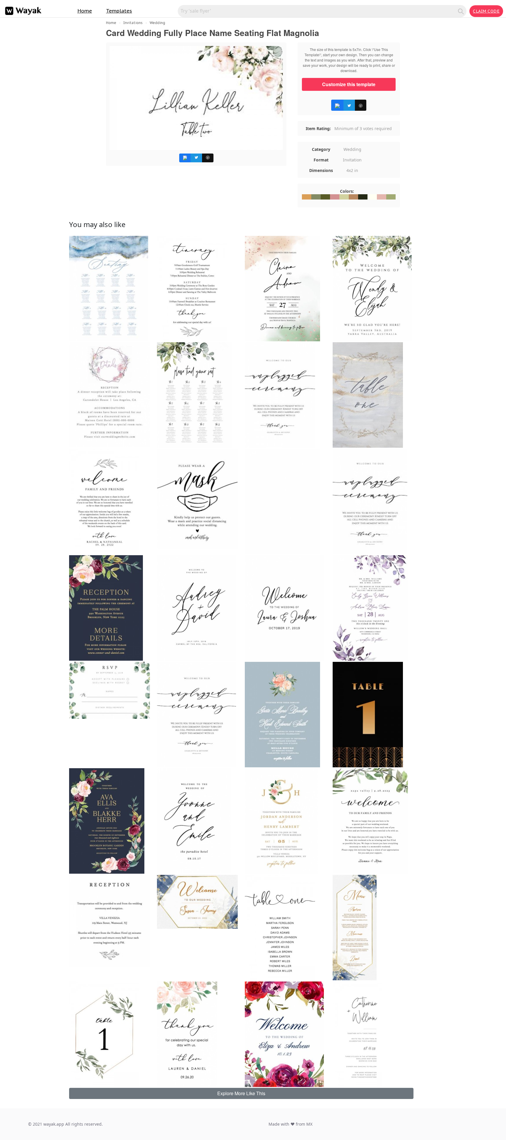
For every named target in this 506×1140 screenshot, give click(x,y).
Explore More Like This (241, 1093)
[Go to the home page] (22, 11)
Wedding (157, 23)
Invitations (133, 23)
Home (84, 11)
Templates (119, 11)
